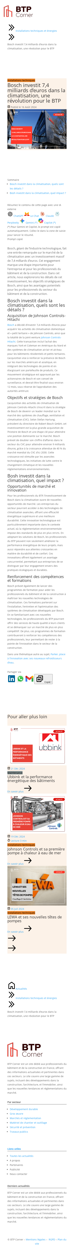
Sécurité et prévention (22, 1127)
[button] (37, 939)
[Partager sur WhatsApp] (20, 682)
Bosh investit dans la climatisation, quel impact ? (38, 193)
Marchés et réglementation (25, 1118)
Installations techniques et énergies (36, 30)
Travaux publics (19, 1131)
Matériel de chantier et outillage (28, 1122)
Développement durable (24, 1109)
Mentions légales (35, 1239)
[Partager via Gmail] (29, 682)
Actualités (21, 988)
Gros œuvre (16, 1113)
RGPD (52, 1239)
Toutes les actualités (21, 1156)
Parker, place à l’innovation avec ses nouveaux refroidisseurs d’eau (36, 658)
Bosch (10, 325)
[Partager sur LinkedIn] (11, 682)
